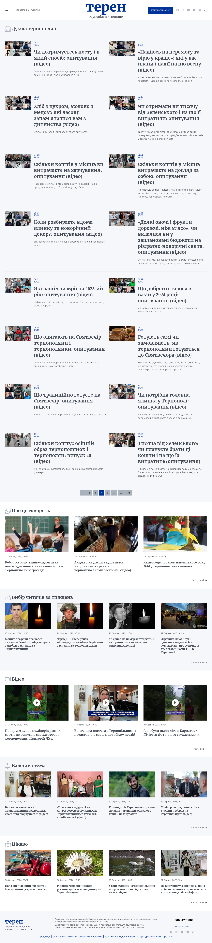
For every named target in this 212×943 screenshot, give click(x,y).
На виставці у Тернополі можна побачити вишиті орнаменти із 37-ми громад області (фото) (183, 889)
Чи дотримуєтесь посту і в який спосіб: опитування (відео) (67, 58)
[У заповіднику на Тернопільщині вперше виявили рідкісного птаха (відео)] (132, 863)
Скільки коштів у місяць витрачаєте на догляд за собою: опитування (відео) (169, 173)
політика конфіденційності (120, 936)
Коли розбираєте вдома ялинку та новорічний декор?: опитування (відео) (68, 228)
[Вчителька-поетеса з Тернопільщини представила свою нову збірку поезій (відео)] (28, 784)
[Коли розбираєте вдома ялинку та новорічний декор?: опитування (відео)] (21, 238)
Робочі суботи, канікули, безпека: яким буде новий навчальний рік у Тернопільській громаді (34, 566)
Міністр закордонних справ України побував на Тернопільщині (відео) (180, 811)
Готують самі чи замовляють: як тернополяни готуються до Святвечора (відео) (169, 346)
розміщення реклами (65, 936)
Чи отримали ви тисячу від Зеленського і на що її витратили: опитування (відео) (169, 115)
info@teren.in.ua (182, 926)
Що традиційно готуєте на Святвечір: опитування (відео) (67, 401)
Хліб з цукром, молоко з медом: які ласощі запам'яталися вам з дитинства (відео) (63, 115)
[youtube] (188, 10)
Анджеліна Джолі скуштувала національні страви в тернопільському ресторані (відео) (102, 566)
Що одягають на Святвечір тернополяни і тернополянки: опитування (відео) (69, 346)
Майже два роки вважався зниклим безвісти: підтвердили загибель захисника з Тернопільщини (27, 644)
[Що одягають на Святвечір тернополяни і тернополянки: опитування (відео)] (21, 348)
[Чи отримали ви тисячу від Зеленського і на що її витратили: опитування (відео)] (122, 118)
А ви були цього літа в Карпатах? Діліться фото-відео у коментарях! (171, 733)
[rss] (199, 10)
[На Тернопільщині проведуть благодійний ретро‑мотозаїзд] (28, 863)
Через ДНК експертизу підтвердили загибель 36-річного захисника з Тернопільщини (80, 642)
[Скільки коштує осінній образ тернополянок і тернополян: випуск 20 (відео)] (21, 455)
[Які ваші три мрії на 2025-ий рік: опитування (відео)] (21, 295)
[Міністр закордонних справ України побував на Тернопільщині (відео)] (184, 784)
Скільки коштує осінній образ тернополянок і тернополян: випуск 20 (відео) (64, 452)
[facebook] (177, 10)
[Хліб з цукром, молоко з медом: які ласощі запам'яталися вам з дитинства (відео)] (21, 118)
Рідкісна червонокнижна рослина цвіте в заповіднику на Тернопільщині (79, 889)
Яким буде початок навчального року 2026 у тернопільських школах (174, 564)
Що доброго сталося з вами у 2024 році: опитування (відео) (164, 295)
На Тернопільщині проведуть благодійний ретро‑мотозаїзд (26, 887)
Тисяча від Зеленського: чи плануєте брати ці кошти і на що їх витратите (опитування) (169, 452)
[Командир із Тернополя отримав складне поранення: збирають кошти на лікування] (132, 784)
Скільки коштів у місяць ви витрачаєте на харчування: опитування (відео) (69, 170)
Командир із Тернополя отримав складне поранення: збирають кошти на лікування (132, 811)
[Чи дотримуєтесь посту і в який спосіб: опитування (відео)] (21, 62)
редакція (45, 936)
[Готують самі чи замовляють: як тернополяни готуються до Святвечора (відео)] (122, 348)
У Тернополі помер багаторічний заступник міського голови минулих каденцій (132, 642)
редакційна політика (90, 936)
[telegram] (194, 10)
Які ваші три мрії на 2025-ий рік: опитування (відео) (68, 292)
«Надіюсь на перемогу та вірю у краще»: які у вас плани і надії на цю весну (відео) (169, 61)
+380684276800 (182, 920)
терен (14, 921)
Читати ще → (199, 662)
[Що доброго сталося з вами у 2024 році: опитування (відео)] (122, 295)
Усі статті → (200, 580)
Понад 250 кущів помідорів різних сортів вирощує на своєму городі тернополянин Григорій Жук (33, 734)
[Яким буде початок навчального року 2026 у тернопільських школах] (175, 534)
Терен (106, 6)
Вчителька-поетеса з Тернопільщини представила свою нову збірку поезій (105, 733)
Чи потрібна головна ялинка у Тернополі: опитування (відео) (164, 401)
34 (128, 492)
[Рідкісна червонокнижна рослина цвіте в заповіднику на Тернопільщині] (80, 863)
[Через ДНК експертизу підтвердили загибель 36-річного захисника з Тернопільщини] (80, 616)
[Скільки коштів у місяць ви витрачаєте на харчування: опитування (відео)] (21, 176)
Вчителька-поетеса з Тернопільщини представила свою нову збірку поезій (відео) (27, 811)
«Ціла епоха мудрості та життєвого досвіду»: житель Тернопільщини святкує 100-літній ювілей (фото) (77, 812)
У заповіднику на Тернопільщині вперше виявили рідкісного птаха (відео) (132, 889)
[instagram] (183, 10)
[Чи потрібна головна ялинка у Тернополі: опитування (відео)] (122, 402)
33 (121, 492)
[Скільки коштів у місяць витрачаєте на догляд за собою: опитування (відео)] (122, 176)
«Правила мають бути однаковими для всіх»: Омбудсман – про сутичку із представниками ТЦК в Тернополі (180, 645)
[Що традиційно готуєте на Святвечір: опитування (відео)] (21, 402)
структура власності (149, 936)
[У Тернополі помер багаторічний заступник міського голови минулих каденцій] (132, 616)
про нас (167, 936)
